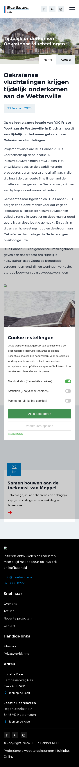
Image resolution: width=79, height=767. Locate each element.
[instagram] (61, 9)
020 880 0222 (14, 583)
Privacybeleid (15, 433)
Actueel (66, 59)
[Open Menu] (72, 9)
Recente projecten (18, 618)
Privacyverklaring (16, 653)
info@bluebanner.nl (18, 577)
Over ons (10, 604)
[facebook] (44, 9)
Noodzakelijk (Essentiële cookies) (30, 381)
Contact (9, 626)
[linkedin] (52, 9)
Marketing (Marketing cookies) (27, 400)
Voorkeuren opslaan (39, 425)
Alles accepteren (39, 414)
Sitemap (10, 646)
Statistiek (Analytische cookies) (28, 391)
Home (48, 59)
